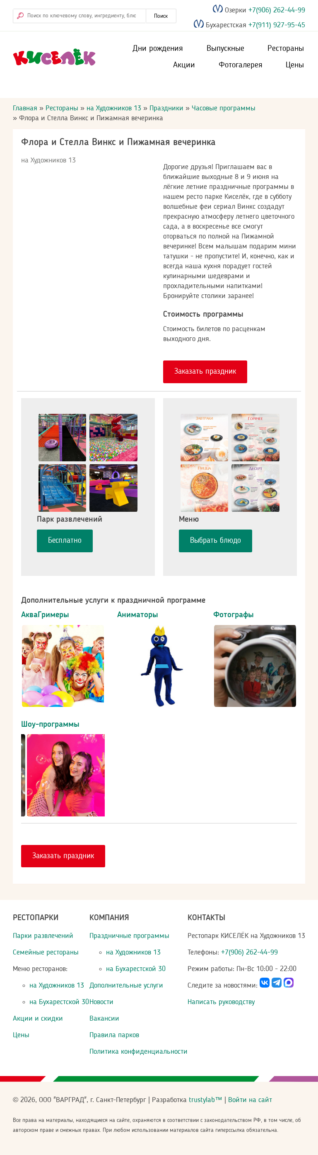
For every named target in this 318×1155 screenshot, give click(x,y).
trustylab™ (205, 1100)
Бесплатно (65, 541)
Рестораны (285, 49)
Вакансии (104, 1018)
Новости (101, 1002)
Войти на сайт (250, 1100)
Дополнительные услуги (126, 985)
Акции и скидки (38, 1018)
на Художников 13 (114, 108)
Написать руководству (221, 1002)
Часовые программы (223, 108)
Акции (184, 65)
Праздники (166, 108)
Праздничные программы (129, 936)
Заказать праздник (205, 372)
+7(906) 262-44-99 (275, 10)
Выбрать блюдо (215, 541)
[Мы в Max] (289, 985)
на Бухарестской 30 (59, 1002)
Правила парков (114, 1035)
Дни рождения (157, 49)
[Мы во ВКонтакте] (265, 985)
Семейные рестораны (46, 952)
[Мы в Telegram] (277, 985)
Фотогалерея (241, 65)
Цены (295, 65)
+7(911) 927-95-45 (275, 25)
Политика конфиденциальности (138, 1051)
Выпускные (225, 49)
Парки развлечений (43, 936)
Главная (25, 108)
